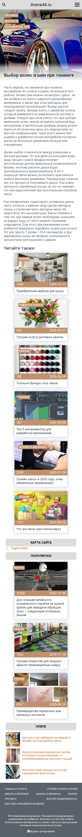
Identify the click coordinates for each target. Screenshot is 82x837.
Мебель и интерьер (17, 793)
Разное (72, 793)
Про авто (11, 15)
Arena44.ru (41, 4)
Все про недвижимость (62, 798)
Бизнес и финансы (48, 793)
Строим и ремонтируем (62, 788)
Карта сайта (19, 548)
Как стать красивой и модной (24, 803)
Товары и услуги (16, 788)
